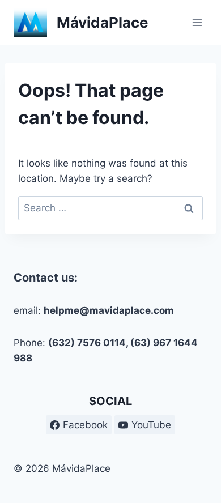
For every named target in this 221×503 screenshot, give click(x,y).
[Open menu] (196, 22)
